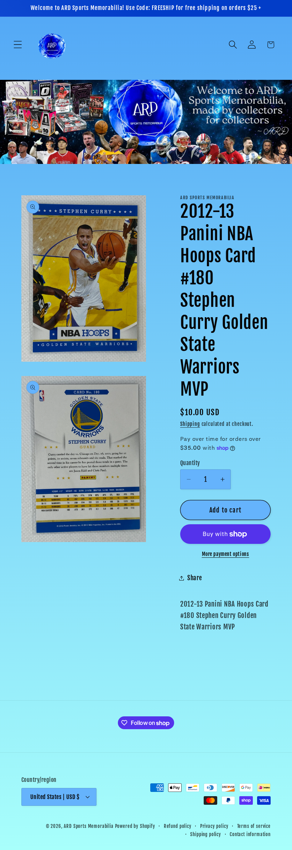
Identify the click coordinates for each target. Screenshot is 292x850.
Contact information (250, 834)
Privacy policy (214, 826)
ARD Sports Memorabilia (88, 826)
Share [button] (194, 578)
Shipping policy (205, 834)
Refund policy (178, 826)
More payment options (225, 554)
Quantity (190, 463)
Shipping (190, 424)
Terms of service (254, 826)
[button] (18, 44)
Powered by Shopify (135, 826)
